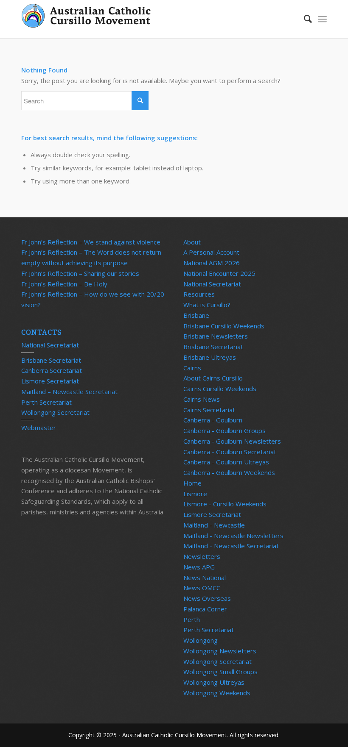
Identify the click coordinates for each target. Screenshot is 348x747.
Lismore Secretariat (50, 381)
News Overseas (207, 598)
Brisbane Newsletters (215, 336)
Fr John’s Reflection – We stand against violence (90, 242)
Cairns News (201, 399)
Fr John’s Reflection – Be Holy (64, 284)
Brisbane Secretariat (51, 360)
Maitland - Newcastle (214, 525)
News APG (199, 567)
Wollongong (200, 640)
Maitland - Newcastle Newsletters (233, 535)
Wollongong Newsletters (219, 651)
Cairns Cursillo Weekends (219, 388)
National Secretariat (50, 345)
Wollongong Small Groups (220, 671)
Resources (199, 294)
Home (192, 483)
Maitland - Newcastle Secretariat (231, 546)
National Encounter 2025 (219, 273)
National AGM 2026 (211, 262)
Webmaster (38, 427)
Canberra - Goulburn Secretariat (229, 451)
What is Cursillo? (206, 304)
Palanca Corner (205, 609)
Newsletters (201, 556)
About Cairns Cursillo (213, 378)
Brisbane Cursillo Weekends (223, 326)
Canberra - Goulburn (212, 420)
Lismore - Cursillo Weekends (225, 504)
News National (204, 577)
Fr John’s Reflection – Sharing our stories (80, 273)
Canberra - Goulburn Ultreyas (226, 462)
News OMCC (201, 587)
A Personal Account (211, 252)
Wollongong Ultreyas (213, 682)
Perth (191, 619)
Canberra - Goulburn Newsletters (232, 441)
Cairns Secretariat (209, 409)
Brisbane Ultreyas (209, 357)
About (192, 242)
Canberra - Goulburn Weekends (229, 472)
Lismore (195, 493)
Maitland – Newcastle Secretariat (69, 391)
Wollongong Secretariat (55, 412)
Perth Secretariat (46, 402)
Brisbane (196, 315)
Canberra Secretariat (51, 370)
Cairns (192, 368)
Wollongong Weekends (216, 693)
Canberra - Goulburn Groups (224, 430)
